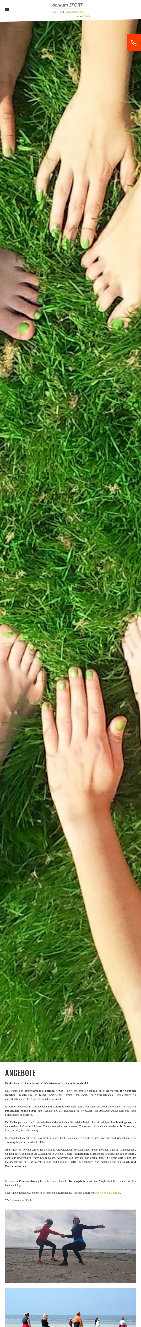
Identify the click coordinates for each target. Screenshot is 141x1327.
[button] (7, 9)
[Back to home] (70, 11)
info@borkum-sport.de (107, 1192)
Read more (71, 1250)
